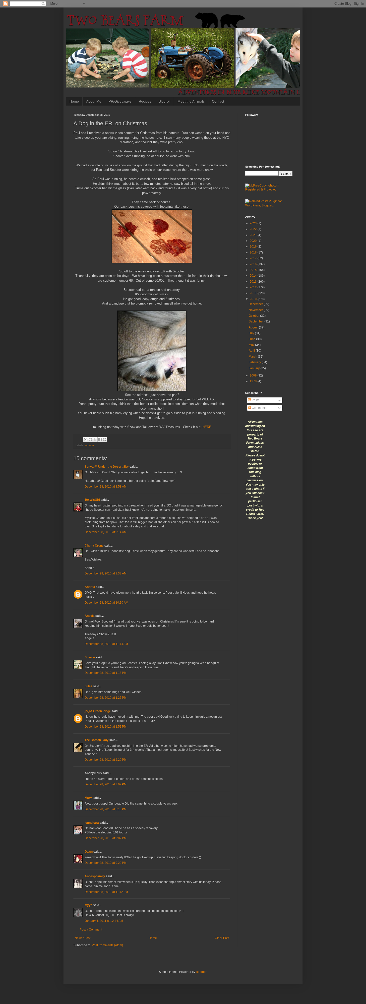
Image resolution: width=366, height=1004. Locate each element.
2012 (253, 287)
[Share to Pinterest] (104, 439)
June (252, 339)
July (252, 333)
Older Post (222, 938)
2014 (253, 275)
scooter (89, 445)
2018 (253, 252)
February (255, 362)
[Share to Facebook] (99, 439)
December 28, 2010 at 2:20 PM (105, 759)
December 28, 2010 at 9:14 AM (105, 532)
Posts (255, 400)
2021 (253, 235)
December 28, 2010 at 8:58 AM (105, 486)
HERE (206, 427)
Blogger (201, 972)
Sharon (90, 657)
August (254, 327)
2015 (253, 270)
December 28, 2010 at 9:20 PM (105, 863)
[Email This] (85, 439)
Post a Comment (91, 929)
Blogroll (164, 101)
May (252, 345)
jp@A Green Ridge (98, 711)
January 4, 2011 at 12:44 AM (104, 921)
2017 (253, 258)
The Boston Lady (97, 740)
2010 (253, 299)
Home (74, 101)
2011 (253, 293)
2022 (253, 229)
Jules (88, 686)
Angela (90, 616)
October (254, 315)
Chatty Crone (94, 545)
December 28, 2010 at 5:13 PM (105, 809)
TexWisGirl (92, 500)
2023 (253, 223)
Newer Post (82, 938)
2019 (253, 246)
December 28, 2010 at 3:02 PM (105, 784)
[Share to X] (95, 439)
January (254, 368)
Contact (218, 101)
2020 (253, 241)
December (256, 304)
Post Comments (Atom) (107, 945)
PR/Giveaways (120, 101)
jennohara (92, 822)
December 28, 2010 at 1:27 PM (105, 697)
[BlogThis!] (90, 439)
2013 (253, 281)
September (256, 321)
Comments (258, 408)
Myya (88, 905)
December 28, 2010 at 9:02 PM (105, 838)
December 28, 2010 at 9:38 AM (105, 573)
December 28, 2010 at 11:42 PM (106, 892)
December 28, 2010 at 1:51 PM (105, 726)
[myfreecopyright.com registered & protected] (269, 189)
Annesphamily (95, 876)
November (256, 310)
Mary (88, 798)
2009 (253, 375)
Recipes (145, 101)
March (253, 356)
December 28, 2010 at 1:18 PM (105, 673)
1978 (253, 381)
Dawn (89, 851)
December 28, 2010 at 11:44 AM (106, 644)
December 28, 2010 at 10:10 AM (106, 602)
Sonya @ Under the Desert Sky (107, 466)
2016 (253, 264)
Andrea (90, 587)
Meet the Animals (191, 101)
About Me (93, 101)
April (252, 350)
